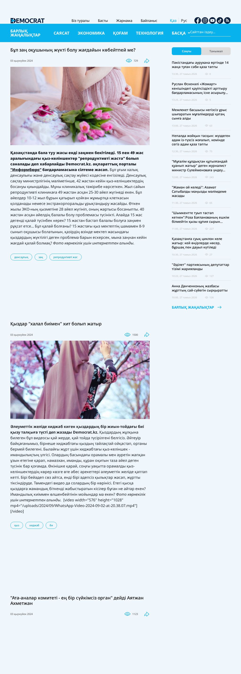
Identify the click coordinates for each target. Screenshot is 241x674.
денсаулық (21, 257)
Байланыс (149, 20)
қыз (16, 525)
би (51, 525)
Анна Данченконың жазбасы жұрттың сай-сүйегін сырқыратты (200, 288)
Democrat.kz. (85, 432)
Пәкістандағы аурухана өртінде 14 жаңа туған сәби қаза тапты (200, 64)
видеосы (42, 437)
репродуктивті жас (65, 257)
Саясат (61, 33)
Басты (103, 20)
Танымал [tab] (216, 51)
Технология (150, 33)
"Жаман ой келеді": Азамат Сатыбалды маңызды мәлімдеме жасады (199, 191)
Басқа (179, 33)
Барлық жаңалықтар (25, 33)
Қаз (173, 20)
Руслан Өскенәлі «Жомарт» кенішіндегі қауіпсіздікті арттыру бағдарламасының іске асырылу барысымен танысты (199, 88)
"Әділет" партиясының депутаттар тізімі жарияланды (200, 267)
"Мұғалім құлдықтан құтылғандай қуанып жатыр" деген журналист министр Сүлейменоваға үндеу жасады (199, 165)
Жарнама (124, 20)
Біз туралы (80, 20)
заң (41, 257)
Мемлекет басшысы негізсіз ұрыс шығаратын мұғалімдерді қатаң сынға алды (199, 114)
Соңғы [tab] (186, 51)
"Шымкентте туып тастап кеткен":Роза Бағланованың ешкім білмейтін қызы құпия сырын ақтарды (200, 217)
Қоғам (120, 33)
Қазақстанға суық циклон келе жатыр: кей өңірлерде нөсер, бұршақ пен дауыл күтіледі (197, 243)
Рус (184, 20)
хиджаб (34, 525)
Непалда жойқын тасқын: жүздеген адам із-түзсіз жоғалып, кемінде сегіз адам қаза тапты (201, 140)
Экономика (91, 33)
